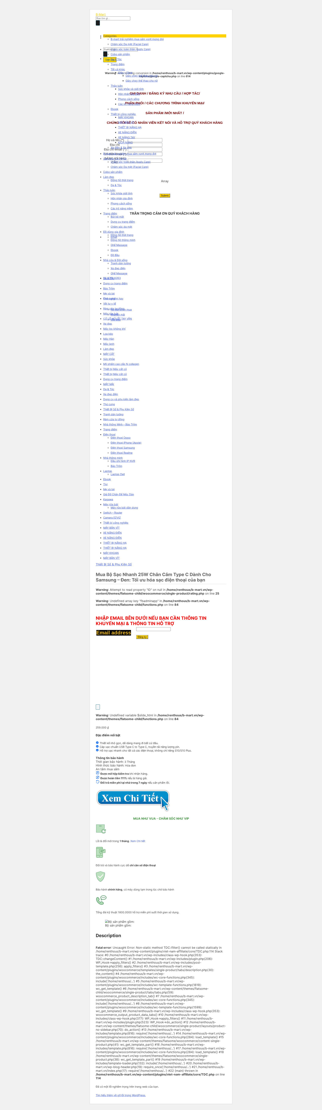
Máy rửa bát (110, 313)
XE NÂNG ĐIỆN (127, 132)
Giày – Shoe (125, 72)
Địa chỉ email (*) (115, 149)
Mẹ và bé (109, 293)
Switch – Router (112, 512)
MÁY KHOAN (126, 117)
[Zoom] (98, 707)
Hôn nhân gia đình (129, 93)
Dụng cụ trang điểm (123, 221)
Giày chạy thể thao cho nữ (142, 75)
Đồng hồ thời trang (122, 180)
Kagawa (108, 499)
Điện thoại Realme (121, 452)
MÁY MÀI (108, 384)
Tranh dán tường (121, 263)
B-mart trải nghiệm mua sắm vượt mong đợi (137, 39)
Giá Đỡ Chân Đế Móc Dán (118, 494)
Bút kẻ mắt (117, 216)
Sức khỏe (109, 358)
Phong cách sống (128, 99)
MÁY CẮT (108, 353)
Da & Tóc (116, 59)
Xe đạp (107, 323)
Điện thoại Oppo (120, 437)
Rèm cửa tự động (113, 308)
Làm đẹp (108, 176)
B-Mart (101, 14)
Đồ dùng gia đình (113, 231)
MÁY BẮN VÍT (126, 122)
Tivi (105, 484)
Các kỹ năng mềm (129, 104)
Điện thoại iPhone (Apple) (126, 442)
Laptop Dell (118, 474)
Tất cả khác (118, 69)
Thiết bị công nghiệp (123, 114)
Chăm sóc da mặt (121, 226)
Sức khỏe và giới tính (131, 88)
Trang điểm (117, 64)
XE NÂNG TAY (126, 137)
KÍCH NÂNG (125, 142)
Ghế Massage (119, 245)
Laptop (107, 471)
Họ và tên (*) (115, 140)
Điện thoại (109, 434)
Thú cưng (109, 298)
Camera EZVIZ (112, 517)
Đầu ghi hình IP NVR (123, 460)
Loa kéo (108, 333)
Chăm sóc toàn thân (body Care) (131, 49)
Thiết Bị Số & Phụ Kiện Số (118, 409)
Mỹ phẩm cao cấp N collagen (121, 364)
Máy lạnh (108, 343)
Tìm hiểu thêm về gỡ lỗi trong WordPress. (121, 1095)
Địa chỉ (115, 145)
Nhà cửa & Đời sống (115, 260)
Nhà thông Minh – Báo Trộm (120, 424)
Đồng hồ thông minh (123, 240)
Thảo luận (117, 85)
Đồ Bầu (115, 255)
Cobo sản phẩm (120, 54)
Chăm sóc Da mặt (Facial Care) (130, 44)
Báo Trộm (109, 288)
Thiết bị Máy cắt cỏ (115, 369)
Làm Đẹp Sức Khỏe (115, 158)
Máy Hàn (108, 338)
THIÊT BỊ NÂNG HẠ (129, 127)
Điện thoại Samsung (123, 447)
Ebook (114, 109)
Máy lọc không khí (114, 328)
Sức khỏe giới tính (121, 193)
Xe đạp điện (118, 268)
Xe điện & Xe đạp (121, 147)
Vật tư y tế (109, 303)
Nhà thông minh (113, 457)
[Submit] (98, 23)
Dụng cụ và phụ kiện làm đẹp (121, 399)
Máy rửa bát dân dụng (124, 507)
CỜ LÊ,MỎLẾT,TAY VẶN (117, 318)
